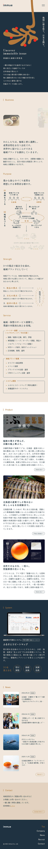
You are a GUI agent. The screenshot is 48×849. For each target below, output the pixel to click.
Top (43, 826)
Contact (41, 843)
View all (39, 774)
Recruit (41, 839)
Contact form (38, 812)
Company (41, 831)
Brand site (39, 470)
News (42, 835)
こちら (12, 806)
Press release (38, 533)
